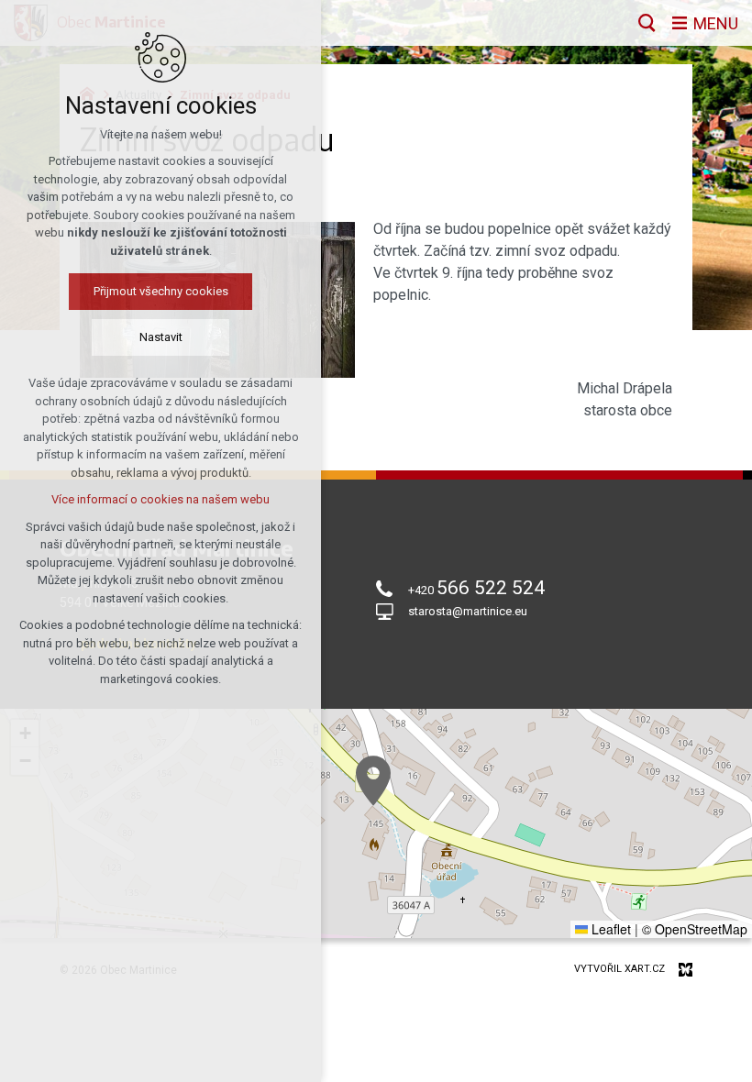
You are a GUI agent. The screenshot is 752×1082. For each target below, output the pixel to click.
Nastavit (160, 337)
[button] (373, 780)
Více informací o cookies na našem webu (160, 499)
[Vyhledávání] (647, 23)
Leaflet (609, 929)
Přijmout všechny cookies (161, 291)
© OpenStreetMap (694, 929)
